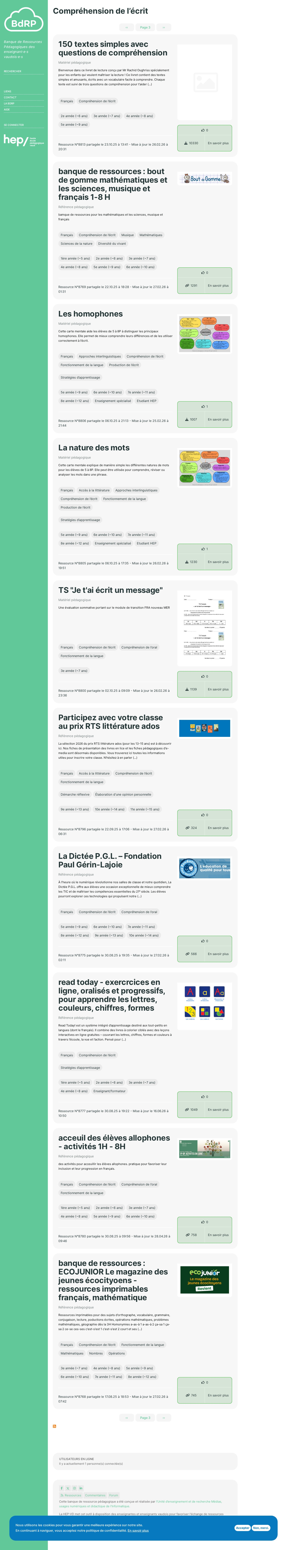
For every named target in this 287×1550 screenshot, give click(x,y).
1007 (193, 419)
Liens (7, 91)
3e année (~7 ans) (107, 116)
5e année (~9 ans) (74, 124)
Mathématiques (151, 235)
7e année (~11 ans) (141, 392)
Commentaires (95, 1495)
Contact (10, 97)
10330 (193, 143)
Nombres (96, 1353)
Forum (113, 1495)
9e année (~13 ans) (75, 809)
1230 (193, 562)
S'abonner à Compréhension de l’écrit (54, 1426)
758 (194, 1235)
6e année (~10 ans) (140, 267)
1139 (193, 689)
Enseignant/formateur (110, 1091)
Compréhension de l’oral (139, 647)
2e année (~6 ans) (74, 116)
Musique (127, 235)
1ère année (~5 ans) (75, 258)
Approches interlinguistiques (100, 356)
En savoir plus (218, 143)
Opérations (117, 1353)
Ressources (73, 1495)
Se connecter (14, 124)
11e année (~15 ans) (145, 809)
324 (194, 828)
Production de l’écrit (124, 365)
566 (194, 954)
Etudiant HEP (146, 401)
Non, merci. (261, 1528)
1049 (194, 1110)
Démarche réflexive (75, 794)
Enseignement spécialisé (113, 401)
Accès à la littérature (94, 490)
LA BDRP (9, 103)
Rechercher (12, 71)
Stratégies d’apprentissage (80, 377)
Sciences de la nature (76, 243)
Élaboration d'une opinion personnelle (123, 794)
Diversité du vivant (112, 243)
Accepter (242, 1528)
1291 (194, 285)
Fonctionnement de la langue (82, 365)
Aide (7, 109)
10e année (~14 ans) (110, 809)
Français (67, 101)
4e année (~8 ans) (139, 116)
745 (194, 1395)
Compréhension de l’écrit (97, 101)
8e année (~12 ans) (75, 401)
